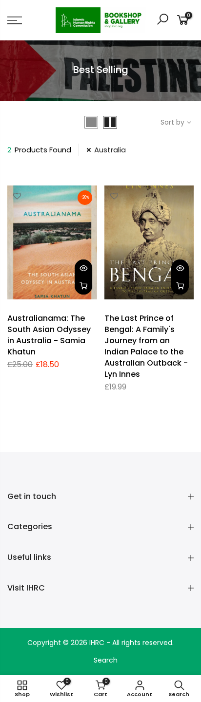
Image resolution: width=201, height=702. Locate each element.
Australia (110, 150)
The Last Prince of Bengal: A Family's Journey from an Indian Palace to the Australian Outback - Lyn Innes (146, 346)
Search (106, 660)
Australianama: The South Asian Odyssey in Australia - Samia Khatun (49, 335)
